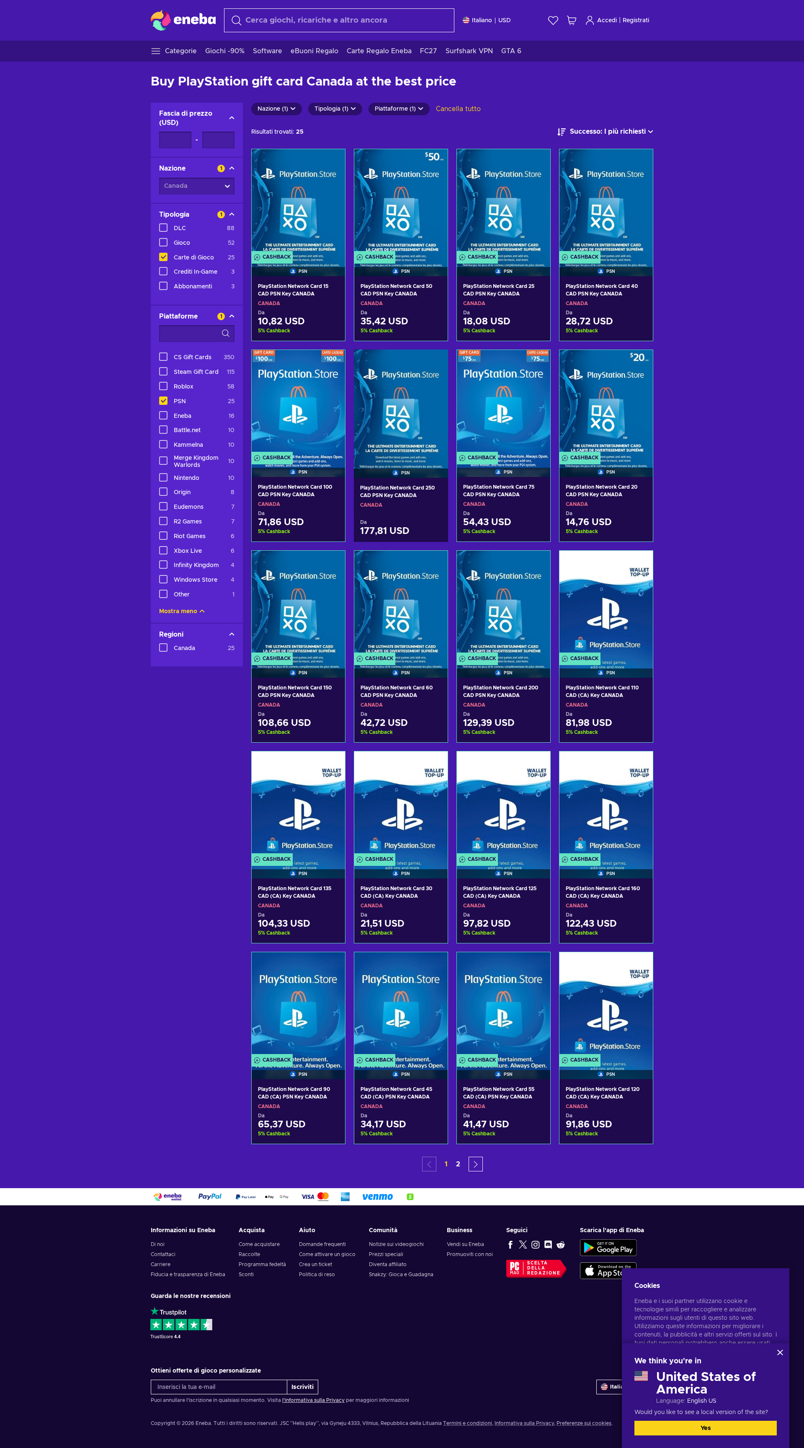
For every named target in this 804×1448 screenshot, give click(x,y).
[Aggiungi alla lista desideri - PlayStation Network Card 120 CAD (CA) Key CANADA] (639, 965)
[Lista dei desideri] (553, 20)
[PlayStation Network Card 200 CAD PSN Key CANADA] (503, 603)
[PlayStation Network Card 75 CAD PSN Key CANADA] (503, 403)
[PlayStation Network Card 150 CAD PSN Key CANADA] (298, 603)
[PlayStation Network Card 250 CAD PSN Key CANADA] (401, 403)
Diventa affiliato (388, 1264)
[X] (523, 1244)
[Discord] (548, 1244)
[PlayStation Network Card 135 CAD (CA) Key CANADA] (298, 804)
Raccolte (249, 1254)
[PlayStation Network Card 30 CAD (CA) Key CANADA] (401, 804)
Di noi (158, 1244)
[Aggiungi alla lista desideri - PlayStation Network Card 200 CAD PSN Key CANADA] (536, 564)
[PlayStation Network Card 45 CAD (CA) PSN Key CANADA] (401, 1005)
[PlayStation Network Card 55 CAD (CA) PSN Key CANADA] (503, 1005)
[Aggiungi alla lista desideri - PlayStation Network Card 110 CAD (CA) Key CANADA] (639, 564)
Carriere (160, 1264)
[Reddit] (561, 1244)
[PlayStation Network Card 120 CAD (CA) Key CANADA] (606, 1005)
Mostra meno (178, 611)
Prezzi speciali (386, 1254)
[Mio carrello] (571, 20)
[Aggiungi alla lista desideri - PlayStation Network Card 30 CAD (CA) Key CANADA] (433, 764)
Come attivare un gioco (327, 1254)
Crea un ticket (315, 1264)
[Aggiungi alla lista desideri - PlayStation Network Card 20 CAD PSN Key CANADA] (639, 363)
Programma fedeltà (262, 1264)
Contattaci (163, 1254)
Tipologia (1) (331, 109)
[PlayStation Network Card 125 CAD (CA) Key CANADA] (503, 804)
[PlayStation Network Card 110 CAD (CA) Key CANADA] (606, 603)
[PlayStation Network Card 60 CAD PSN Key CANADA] (401, 603)
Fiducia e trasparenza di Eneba (188, 1274)
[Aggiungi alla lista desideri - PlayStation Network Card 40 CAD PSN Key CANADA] (639, 162)
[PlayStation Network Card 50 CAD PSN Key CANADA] (401, 202)
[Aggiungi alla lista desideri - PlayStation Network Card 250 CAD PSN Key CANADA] (434, 363)
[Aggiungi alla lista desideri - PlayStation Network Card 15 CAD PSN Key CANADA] (331, 162)
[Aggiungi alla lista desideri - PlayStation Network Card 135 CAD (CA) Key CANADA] (331, 764)
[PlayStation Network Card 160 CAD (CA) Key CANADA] (606, 804)
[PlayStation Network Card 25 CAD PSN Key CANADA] (503, 202)
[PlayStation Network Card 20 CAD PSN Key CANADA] (606, 403)
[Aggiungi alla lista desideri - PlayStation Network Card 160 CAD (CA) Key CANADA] (639, 764)
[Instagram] (535, 1244)
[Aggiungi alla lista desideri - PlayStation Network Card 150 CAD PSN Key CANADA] (331, 564)
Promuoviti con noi (470, 1254)
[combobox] (339, 20)
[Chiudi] (780, 1352)
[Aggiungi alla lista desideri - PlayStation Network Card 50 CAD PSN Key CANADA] (433, 162)
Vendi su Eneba (465, 1244)
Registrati (636, 20)
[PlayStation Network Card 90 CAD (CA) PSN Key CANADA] (298, 1005)
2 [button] (458, 1164)
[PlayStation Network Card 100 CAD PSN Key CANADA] (298, 403)
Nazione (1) (273, 109)
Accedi (607, 20)
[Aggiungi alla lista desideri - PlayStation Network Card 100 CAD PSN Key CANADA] (331, 363)
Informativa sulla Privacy (524, 1423)
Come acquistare (259, 1244)
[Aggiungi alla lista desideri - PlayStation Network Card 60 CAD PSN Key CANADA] (433, 564)
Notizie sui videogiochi (396, 1244)
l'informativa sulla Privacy (313, 1400)
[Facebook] (510, 1244)
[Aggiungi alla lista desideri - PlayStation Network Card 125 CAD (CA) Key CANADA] (536, 764)
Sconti (246, 1274)
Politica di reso (317, 1274)
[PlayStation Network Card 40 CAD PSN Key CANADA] (606, 202)
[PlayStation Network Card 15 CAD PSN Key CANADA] (298, 202)
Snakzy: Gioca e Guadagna (401, 1274)
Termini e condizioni (467, 1423)
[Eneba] (183, 20)
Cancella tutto (458, 109)
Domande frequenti (322, 1244)
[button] (476, 1164)
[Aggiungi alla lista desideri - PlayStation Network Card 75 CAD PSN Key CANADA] (536, 363)
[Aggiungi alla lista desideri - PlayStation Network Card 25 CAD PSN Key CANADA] (536, 162)
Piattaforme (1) (395, 109)
